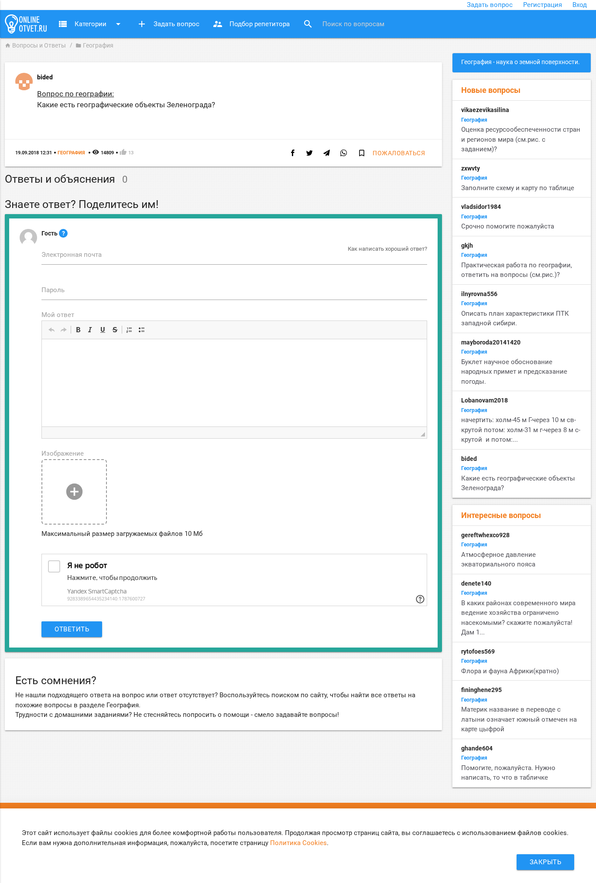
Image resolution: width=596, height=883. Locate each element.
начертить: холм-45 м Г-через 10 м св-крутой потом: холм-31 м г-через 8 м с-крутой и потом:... (520, 429)
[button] (51, 329)
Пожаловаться (399, 153)
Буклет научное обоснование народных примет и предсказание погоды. (514, 371)
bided (45, 77)
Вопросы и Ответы (35, 45)
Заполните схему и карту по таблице (517, 188)
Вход (579, 5)
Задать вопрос (490, 5)
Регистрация (542, 5)
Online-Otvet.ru (26, 24)
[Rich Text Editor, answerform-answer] (234, 382)
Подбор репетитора (251, 24)
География (94, 45)
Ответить (72, 629)
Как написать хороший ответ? (387, 248)
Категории (90, 24)
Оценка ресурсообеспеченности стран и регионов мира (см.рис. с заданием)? (520, 139)
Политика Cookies (298, 843)
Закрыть (546, 862)
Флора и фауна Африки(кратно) (510, 671)
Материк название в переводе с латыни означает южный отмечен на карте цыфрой (519, 719)
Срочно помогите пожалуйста (507, 226)
